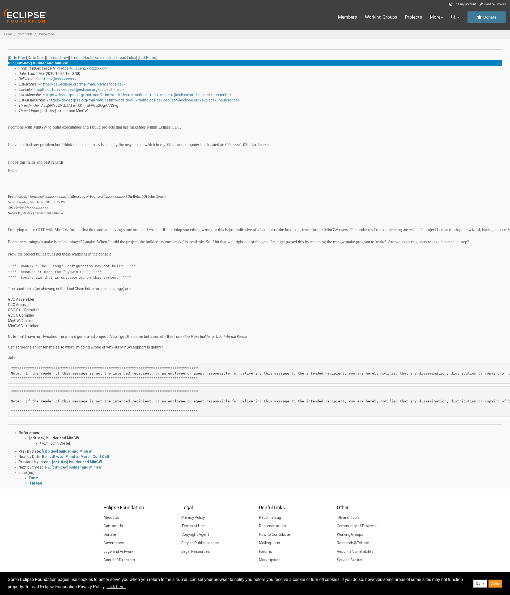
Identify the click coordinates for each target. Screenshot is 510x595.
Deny (480, 583)
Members (347, 17)
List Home (147, 58)
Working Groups (381, 17)
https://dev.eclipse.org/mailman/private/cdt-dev (82, 84)
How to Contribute (274, 534)
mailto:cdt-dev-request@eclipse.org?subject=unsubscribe (188, 100)
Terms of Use (193, 526)
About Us (111, 517)
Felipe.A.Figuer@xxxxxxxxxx (82, 68)
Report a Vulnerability (355, 551)
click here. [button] (116, 586)
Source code (46, 34)
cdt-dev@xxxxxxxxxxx (57, 79)
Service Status (349, 560)
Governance (114, 543)
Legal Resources (195, 551)
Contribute (25, 34)
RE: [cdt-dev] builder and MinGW (73, 467)
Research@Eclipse (353, 543)
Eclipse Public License (200, 543)
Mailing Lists (269, 543)
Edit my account (464, 4)
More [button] (435, 17)
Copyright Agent (195, 534)
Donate (489, 17)
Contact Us (113, 526)
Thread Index (125, 58)
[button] (455, 17)
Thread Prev (57, 58)
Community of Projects (357, 526)
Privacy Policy (193, 517)
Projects (413, 17)
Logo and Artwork (118, 551)
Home (8, 34)
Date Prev (17, 58)
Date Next (36, 58)
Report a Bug (270, 517)
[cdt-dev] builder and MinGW (54, 438)
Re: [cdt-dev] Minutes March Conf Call (75, 456)
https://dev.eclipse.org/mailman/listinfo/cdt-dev (86, 95)
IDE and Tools (348, 517)
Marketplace (269, 560)
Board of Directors (119, 560)
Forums (265, 551)
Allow (495, 583)
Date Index (103, 58)
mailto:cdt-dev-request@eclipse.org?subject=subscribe (182, 95)
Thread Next (80, 58)
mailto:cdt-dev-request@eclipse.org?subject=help (79, 89)
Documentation (272, 526)
